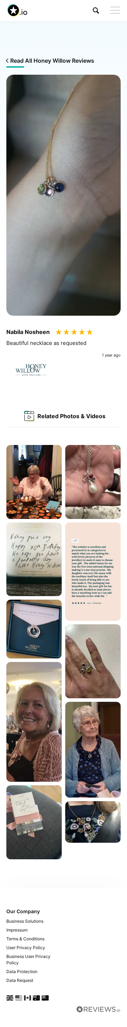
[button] (96, 10)
